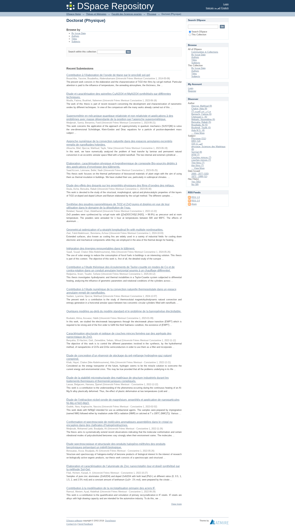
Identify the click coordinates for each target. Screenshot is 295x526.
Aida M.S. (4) (198, 130)
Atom (194, 204)
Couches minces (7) (201, 157)
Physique (151, 14)
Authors (75, 36)
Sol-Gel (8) (196, 152)
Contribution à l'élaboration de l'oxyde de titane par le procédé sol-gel (108, 75)
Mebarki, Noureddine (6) (203, 119)
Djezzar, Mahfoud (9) (201, 106)
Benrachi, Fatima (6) (201, 114)
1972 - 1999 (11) (199, 176)
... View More (198, 133)
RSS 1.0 (195, 197)
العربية (217, 8)
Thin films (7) (197, 163)
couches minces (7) (201, 160)
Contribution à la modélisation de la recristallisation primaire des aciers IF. (110, 488)
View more (176, 504)
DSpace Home (73, 14)
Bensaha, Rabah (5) (201, 122)
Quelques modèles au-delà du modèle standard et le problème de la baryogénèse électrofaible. (123, 311)
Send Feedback (85, 524)
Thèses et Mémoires (96, 14)
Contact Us (71, 524)
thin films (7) (197, 165)
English (225, 8)
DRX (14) (195, 141)
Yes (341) (196, 181)
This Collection (199, 34)
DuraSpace (110, 521)
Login (226, 4)
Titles (74, 39)
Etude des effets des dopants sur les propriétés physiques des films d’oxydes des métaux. (120, 185)
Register (192, 91)
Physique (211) (198, 138)
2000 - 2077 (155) (200, 173)
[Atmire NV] (219, 522)
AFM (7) (195, 154)
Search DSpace (199, 31)
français (210, 8)
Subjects (76, 41)
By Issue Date (79, 33)
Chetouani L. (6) (199, 117)
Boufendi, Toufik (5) (201, 127)
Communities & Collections (204, 52)
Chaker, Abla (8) (199, 108)
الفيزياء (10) (197, 144)
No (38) (195, 184)
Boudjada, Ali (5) (199, 125)
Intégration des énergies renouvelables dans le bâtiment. (100, 248)
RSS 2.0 (195, 200)
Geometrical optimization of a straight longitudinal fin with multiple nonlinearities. (114, 229)
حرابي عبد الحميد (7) (201, 111)
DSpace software (74, 521)
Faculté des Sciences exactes (127, 14)
